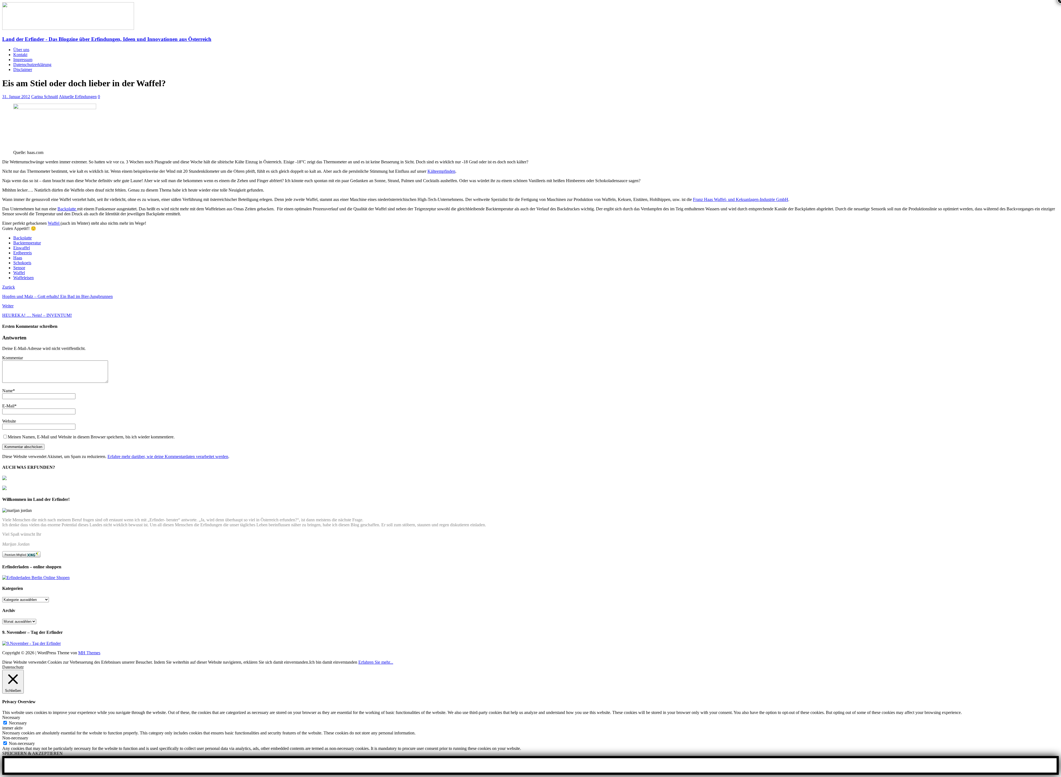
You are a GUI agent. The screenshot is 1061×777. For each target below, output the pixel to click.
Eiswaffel (21, 247)
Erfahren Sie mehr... (375, 662)
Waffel (54, 223)
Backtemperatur (27, 242)
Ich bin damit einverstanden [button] (333, 662)
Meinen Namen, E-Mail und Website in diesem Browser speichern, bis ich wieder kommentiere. (91, 437)
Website (9, 421)
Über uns (21, 49)
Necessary (18, 723)
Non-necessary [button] (15, 738)
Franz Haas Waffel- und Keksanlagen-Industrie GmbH (740, 199)
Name (7, 390)
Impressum (22, 59)
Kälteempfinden (441, 171)
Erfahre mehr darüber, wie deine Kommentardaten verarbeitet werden (167, 456)
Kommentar (12, 357)
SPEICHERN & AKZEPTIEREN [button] (32, 753)
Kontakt (20, 54)
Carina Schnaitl (44, 96)
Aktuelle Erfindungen (78, 96)
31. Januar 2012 (16, 96)
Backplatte (67, 208)
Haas (17, 257)
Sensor (19, 267)
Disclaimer (22, 69)
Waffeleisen (23, 277)
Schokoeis (22, 262)
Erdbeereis (22, 252)
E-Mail (8, 406)
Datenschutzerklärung (32, 64)
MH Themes (89, 652)
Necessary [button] (11, 717)
